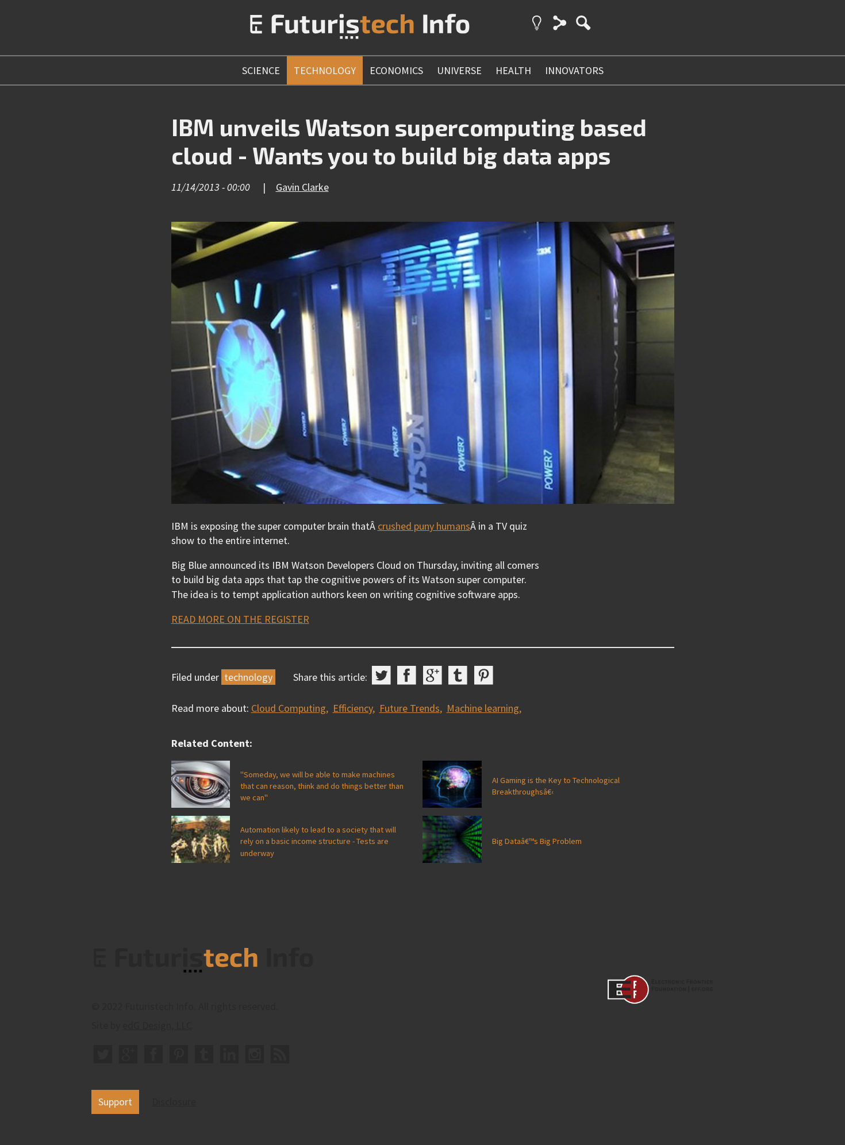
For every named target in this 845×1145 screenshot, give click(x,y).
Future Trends (409, 708)
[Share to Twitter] (381, 675)
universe (459, 70)
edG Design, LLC (157, 1025)
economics (396, 70)
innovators (574, 70)
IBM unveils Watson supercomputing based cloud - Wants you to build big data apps (409, 141)
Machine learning (483, 708)
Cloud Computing (288, 708)
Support (115, 1101)
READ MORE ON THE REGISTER (240, 619)
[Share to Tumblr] (458, 675)
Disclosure (174, 1101)
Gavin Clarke (302, 187)
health (513, 70)
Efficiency (352, 708)
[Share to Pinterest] (484, 675)
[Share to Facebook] (406, 675)
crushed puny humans (424, 526)
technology (325, 70)
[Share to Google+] (432, 675)
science (261, 70)
